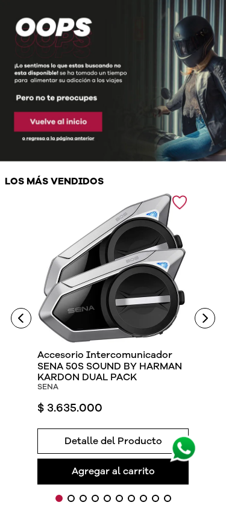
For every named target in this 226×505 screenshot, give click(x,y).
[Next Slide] (205, 318)
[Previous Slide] (21, 318)
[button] (113, 438)
